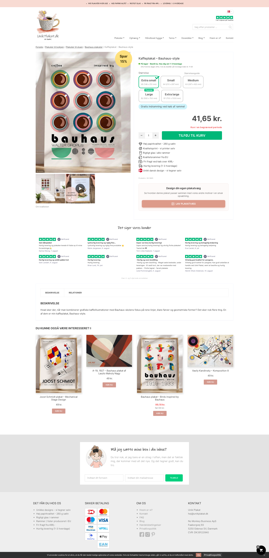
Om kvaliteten (42, 206)
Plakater (118, 38)
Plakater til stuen (74, 47)
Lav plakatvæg (186, 203)
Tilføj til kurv (192, 135)
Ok (198, 554)
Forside (39, 47)
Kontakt (229, 38)
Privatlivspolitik (147, 528)
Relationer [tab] (75, 292)
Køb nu (58, 411)
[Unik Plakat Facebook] (142, 534)
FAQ (141, 517)
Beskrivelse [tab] (52, 292)
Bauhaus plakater (94, 47)
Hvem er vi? (215, 38)
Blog (200, 38)
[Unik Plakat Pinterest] (153, 534)
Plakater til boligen (54, 47)
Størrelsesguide (192, 73)
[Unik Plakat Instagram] (148, 534)
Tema (172, 38)
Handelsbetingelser (150, 524)
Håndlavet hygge (153, 38)
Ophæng (133, 38)
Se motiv (40, 171)
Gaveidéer (186, 38)
